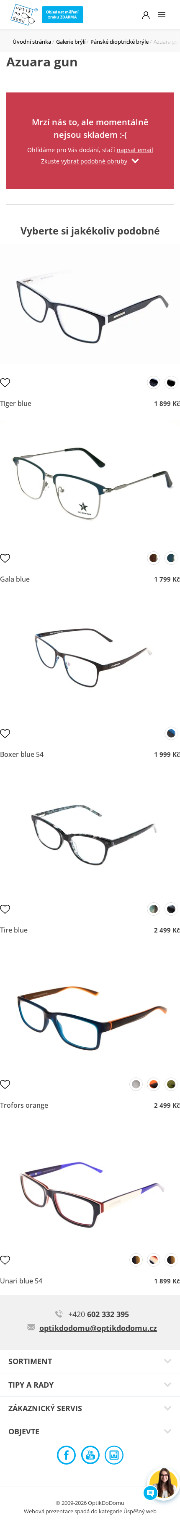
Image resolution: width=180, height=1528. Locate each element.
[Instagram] (114, 1457)
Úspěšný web (140, 1511)
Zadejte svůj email (90, 103)
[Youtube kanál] (90, 1457)
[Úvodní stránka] (24, 15)
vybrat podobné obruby (94, 161)
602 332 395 (98, 1314)
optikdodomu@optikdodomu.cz (98, 1328)
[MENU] (161, 14)
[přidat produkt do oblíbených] (5, 382)
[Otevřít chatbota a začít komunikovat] (163, 1484)
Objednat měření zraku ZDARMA (62, 14)
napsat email (135, 150)
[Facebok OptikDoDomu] (66, 1457)
